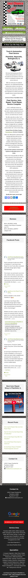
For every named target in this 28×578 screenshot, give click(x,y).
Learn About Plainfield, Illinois (14, 545)
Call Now (7, 370)
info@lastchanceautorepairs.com (14, 468)
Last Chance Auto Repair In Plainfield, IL (13, 572)
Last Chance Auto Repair (14, 13)
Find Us (21, 28)
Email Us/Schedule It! (15, 33)
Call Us (9, 28)
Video (7, 284)
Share (6, 287)
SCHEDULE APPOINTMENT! (14, 208)
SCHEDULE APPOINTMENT (14, 522)
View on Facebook (7, 333)
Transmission (8, 132)
